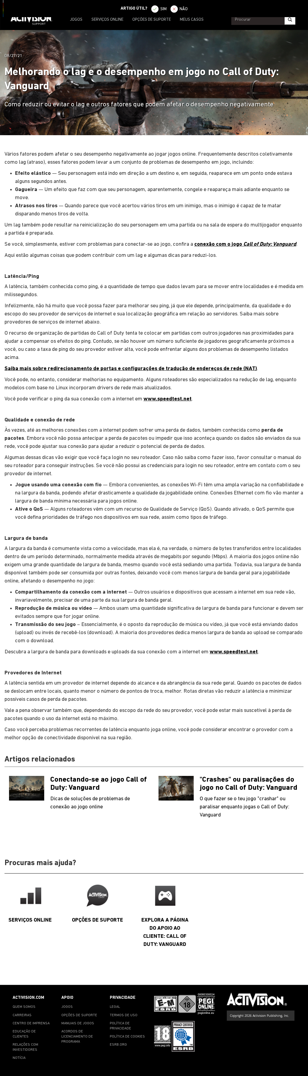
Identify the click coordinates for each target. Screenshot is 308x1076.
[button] (297, 974)
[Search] (290, 20)
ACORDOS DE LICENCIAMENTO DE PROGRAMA (77, 1037)
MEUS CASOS (192, 19)
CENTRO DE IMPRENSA (31, 1023)
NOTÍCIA (19, 1058)
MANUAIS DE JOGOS (77, 1023)
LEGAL (115, 1007)
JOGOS (76, 19)
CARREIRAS (22, 1015)
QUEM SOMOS (24, 1007)
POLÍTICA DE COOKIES (127, 1036)
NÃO (184, 9)
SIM (163, 9)
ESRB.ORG (118, 1045)
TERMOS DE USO (123, 1015)
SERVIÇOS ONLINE (107, 19)
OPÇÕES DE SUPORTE (151, 19)
